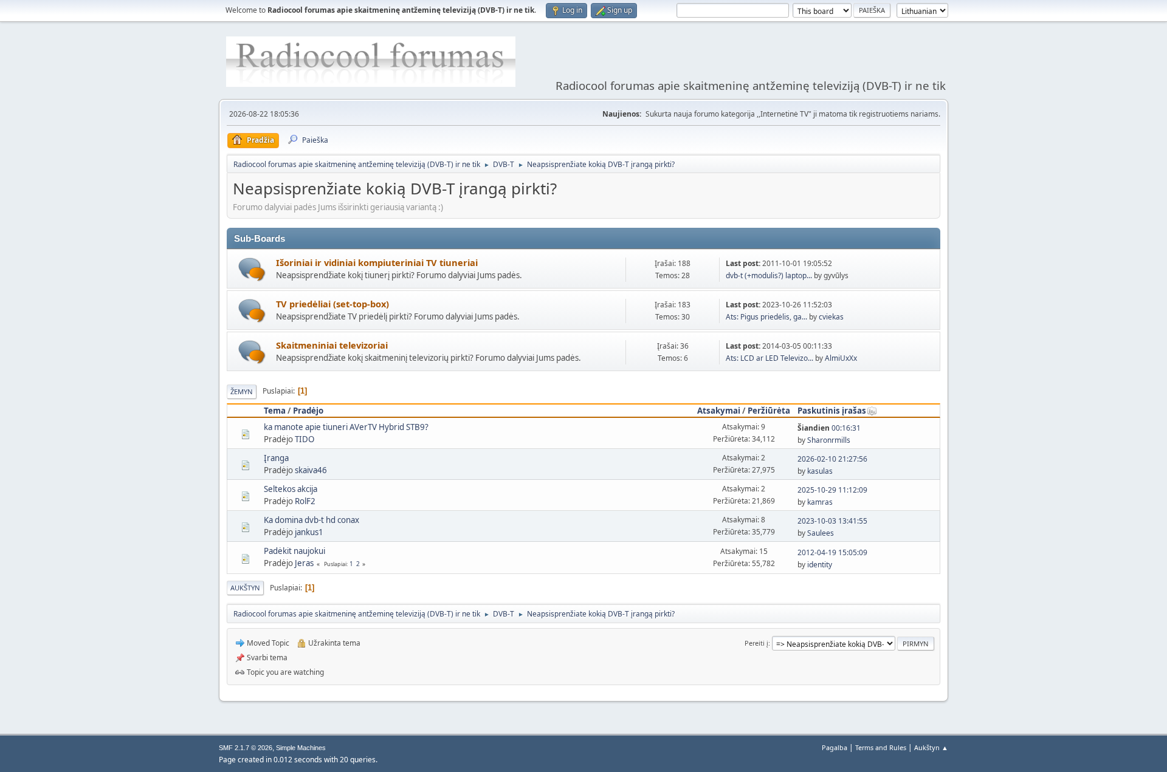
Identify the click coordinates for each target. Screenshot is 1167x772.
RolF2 (305, 501)
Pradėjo (308, 410)
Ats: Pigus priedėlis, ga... (766, 317)
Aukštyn (245, 587)
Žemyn (241, 391)
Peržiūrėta (769, 410)
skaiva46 (311, 470)
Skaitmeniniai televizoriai (332, 345)
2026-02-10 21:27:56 (832, 459)
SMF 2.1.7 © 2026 (245, 747)
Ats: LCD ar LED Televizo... (769, 358)
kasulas (820, 471)
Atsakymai (718, 410)
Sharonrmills (828, 440)
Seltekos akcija (290, 488)
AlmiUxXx (841, 358)
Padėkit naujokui (294, 550)
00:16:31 (829, 428)
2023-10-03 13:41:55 (832, 521)
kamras (820, 502)
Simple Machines (301, 747)
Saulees (820, 533)
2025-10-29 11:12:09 (832, 490)
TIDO (304, 439)
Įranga (276, 458)
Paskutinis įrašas (831, 410)
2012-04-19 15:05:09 (832, 552)
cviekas (831, 317)
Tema (275, 410)
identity (819, 564)
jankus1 (309, 532)
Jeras (304, 563)
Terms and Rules (880, 747)
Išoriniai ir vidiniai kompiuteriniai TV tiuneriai (377, 262)
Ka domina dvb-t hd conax (311, 519)
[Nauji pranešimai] (252, 269)
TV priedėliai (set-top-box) (332, 304)
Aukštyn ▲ (931, 747)
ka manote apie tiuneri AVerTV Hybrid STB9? (346, 427)
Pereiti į (756, 642)
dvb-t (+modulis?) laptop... (769, 275)
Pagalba (834, 747)
